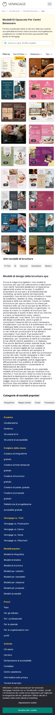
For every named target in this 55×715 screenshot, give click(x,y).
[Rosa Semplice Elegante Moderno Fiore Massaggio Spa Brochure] (13, 178)
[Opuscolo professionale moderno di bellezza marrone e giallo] (13, 244)
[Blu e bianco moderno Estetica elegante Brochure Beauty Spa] (41, 222)
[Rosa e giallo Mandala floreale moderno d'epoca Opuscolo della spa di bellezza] (41, 200)
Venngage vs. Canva (14, 529)
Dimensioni (35, 54)
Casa (3, 11)
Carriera (8, 655)
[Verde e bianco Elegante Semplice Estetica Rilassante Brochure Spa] (13, 156)
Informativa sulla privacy (16, 677)
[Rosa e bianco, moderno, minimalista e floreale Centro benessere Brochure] (41, 134)
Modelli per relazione (14, 582)
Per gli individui (11, 613)
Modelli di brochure (30, 11)
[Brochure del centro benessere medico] (13, 67)
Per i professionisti (13, 618)
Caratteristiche (11, 423)
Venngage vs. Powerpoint (16, 523)
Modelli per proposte (14, 588)
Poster (37, 403)
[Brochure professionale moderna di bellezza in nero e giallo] (13, 134)
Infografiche (9, 403)
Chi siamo (8, 649)
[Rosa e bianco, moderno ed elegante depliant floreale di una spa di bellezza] (41, 89)
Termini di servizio (12, 683)
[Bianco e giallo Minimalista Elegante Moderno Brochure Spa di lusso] (41, 111)
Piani (6, 607)
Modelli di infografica (14, 554)
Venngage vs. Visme (13, 535)
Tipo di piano (18, 54)
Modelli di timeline (12, 560)
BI (15, 266)
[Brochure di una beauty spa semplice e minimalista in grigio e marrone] (41, 178)
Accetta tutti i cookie (27, 710)
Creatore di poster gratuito (17, 487)
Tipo (48, 54)
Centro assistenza (12, 672)
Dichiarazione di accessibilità (17, 660)
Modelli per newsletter (14, 577)
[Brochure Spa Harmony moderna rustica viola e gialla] (41, 156)
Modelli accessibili (12, 593)
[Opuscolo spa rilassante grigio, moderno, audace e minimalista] (13, 200)
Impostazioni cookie (28, 703)
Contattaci (9, 666)
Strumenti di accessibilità (16, 440)
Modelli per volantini (13, 571)
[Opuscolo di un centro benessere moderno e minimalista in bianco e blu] (13, 89)
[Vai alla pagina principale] (14, 4)
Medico (48, 266)
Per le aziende (11, 624)
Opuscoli (24, 266)
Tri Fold (7, 266)
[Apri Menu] (49, 4)
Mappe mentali (24, 403)
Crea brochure (14, 11)
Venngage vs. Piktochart (15, 540)
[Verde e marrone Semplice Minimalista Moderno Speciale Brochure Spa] (41, 244)
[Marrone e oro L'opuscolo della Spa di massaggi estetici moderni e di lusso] (13, 111)
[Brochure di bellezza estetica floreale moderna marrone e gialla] (41, 67)
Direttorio (8, 428)
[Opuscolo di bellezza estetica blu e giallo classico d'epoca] (13, 222)
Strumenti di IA (11, 434)
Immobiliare (36, 266)
